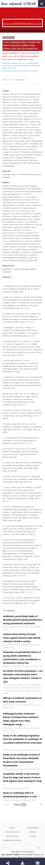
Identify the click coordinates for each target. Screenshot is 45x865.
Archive (33, 832)
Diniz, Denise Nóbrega (10, 63)
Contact (33, 836)
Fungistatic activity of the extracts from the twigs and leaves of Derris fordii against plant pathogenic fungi (22, 777)
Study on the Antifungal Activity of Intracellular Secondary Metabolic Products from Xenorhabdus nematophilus (21, 760)
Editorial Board (12, 836)
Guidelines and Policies (12, 840)
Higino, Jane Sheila (9, 68)
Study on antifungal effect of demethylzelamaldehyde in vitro (20, 795)
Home (12, 828)
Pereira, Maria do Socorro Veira (13, 65)
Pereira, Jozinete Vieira (32, 65)
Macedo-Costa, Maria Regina (28, 63)
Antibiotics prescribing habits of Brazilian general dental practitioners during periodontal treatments (22, 620)
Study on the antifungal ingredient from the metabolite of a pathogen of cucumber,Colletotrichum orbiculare (22, 739)
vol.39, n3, (22, 71)
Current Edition (33, 828)
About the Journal (12, 832)
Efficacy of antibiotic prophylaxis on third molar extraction (22, 700)
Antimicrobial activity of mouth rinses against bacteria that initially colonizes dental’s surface (21, 638)
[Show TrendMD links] (41, 804)
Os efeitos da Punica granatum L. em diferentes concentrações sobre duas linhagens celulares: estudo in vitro (22, 676)
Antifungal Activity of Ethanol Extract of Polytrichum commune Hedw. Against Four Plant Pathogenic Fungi (20, 719)
